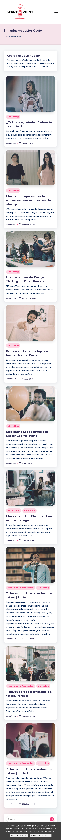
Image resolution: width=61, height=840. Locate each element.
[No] (57, 830)
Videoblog (13, 116)
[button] (52, 819)
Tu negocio (14, 510)
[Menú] (55, 12)
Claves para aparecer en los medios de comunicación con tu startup (28, 200)
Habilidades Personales (20, 587)
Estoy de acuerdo (19, 835)
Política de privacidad (40, 835)
